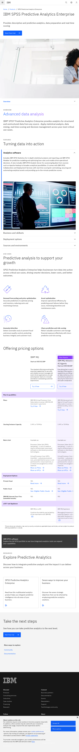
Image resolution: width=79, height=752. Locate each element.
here (33, 742)
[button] (71, 2)
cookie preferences (37, 731)
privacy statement (32, 735)
